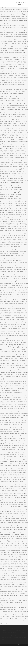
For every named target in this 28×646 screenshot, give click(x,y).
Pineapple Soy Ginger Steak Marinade (17, 630)
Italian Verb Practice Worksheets (13, 635)
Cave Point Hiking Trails (7, 628)
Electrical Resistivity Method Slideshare (10, 632)
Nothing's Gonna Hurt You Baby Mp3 (15, 637)
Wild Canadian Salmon (17, 628)
